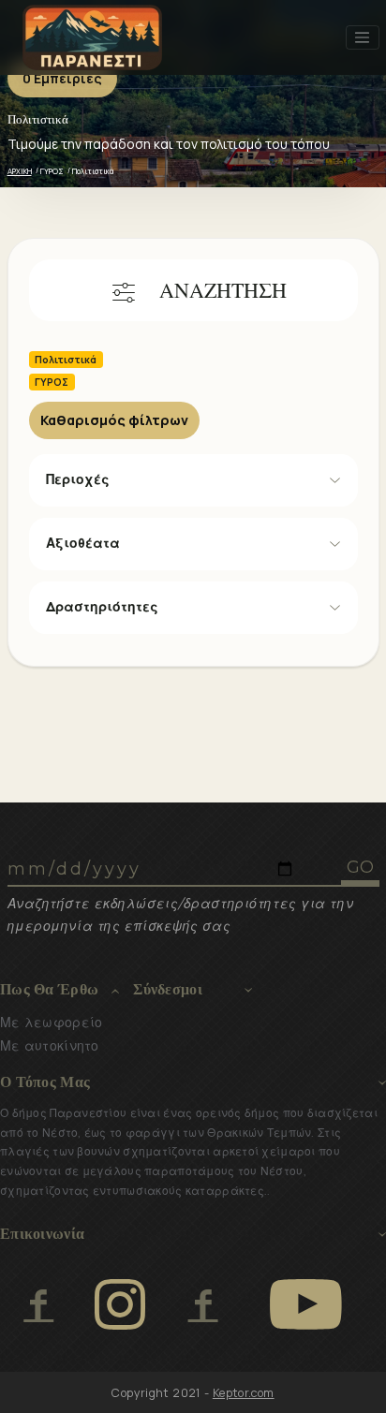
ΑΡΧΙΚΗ (19, 171)
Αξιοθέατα (83, 543)
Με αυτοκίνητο (49, 1046)
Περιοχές (78, 479)
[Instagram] (120, 1304)
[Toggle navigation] (362, 37)
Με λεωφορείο (51, 1022)
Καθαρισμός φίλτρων (114, 420)
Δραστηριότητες (102, 606)
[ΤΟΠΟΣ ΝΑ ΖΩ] (202, 1304)
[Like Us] (37, 1304)
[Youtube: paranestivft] (306, 1304)
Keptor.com (244, 1393)
